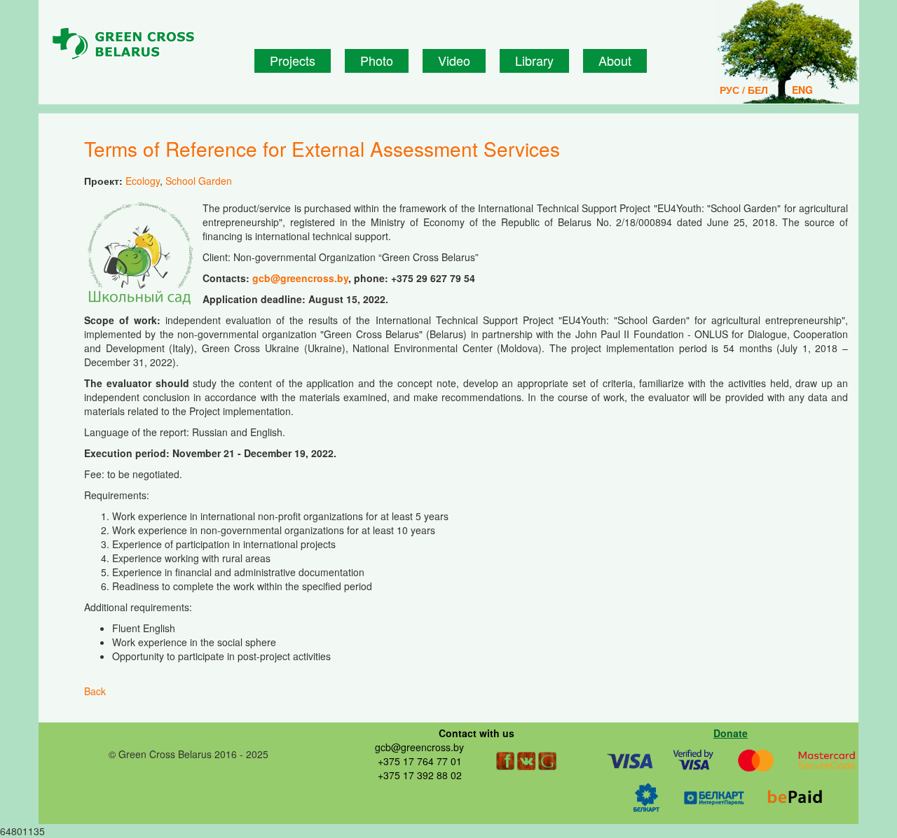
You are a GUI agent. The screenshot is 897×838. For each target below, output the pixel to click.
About (614, 60)
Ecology (142, 181)
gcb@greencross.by (300, 278)
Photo (376, 60)
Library (534, 60)
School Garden (198, 181)
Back (95, 691)
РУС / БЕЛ (744, 90)
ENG (802, 90)
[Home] (148, 44)
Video (454, 60)
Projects (292, 60)
